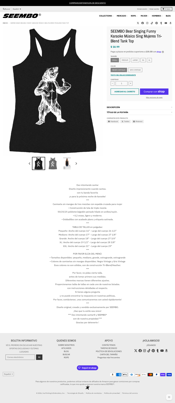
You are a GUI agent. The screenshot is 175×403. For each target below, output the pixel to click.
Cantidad (115, 79)
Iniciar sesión (142, 9)
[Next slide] (76, 163)
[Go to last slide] (29, 163)
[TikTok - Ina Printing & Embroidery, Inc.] (152, 23)
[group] (38, 163)
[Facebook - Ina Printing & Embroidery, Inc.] (142, 23)
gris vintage (135, 70)
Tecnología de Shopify (75, 393)
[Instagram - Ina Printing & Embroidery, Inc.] (147, 23)
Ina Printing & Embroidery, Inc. (54, 393)
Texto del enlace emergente (123, 75)
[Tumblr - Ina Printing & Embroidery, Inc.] (161, 23)
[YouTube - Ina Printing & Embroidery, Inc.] (166, 23)
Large (135, 60)
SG (143, 60)
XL (149, 60)
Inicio (5, 23)
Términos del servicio (130, 393)
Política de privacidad (112, 393)
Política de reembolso (94, 393)
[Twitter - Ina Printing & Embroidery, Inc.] (138, 23)
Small (114, 60)
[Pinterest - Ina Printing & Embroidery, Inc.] (156, 23)
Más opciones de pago (154, 97)
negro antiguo (118, 70)
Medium (125, 60)
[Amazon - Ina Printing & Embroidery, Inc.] (170, 23)
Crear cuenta (154, 9)
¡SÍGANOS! (151, 345)
